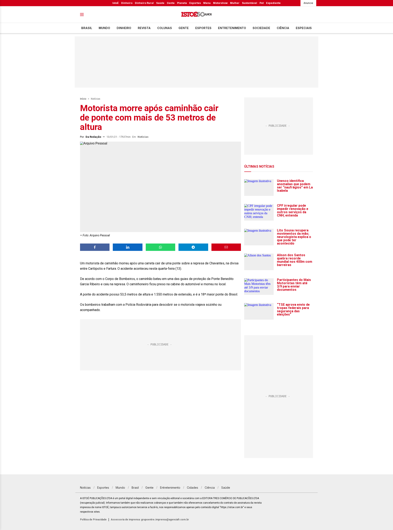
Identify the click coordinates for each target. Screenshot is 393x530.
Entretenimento (232, 28)
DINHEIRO (124, 28)
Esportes (195, 3)
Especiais (304, 28)
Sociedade (261, 28)
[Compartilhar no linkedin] (127, 247)
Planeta (182, 3)
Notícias (95, 98)
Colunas (164, 28)
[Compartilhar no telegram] (193, 247)
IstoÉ (115, 3)
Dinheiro (126, 3)
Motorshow (220, 3)
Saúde (160, 3)
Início (83, 98)
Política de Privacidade (93, 519)
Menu (207, 3)
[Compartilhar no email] (226, 247)
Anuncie (308, 3)
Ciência (283, 28)
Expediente (273, 3)
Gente (171, 3)
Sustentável (249, 3)
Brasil (86, 28)
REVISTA (144, 28)
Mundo (104, 28)
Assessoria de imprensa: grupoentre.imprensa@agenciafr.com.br (150, 519)
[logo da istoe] (196, 14)
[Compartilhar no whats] (160, 247)
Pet (262, 3)
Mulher (234, 3)
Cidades (192, 487)
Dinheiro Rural (144, 3)
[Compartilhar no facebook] (95, 247)
